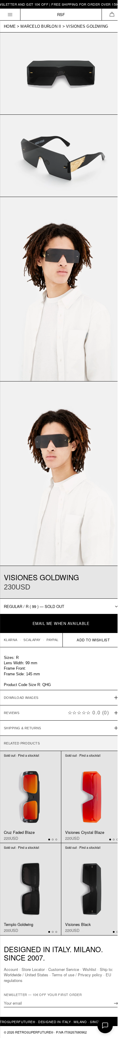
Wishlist (89, 969)
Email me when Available (61, 623)
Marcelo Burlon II (40, 26)
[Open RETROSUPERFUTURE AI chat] (105, 1025)
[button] (112, 14)
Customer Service (63, 969)
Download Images (21, 678)
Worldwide (12, 975)
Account (11, 969)
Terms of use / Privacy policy (77, 975)
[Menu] (10, 14)
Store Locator (33, 969)
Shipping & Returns (22, 708)
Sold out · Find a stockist (21, 735)
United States (36, 975)
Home (10, 26)
